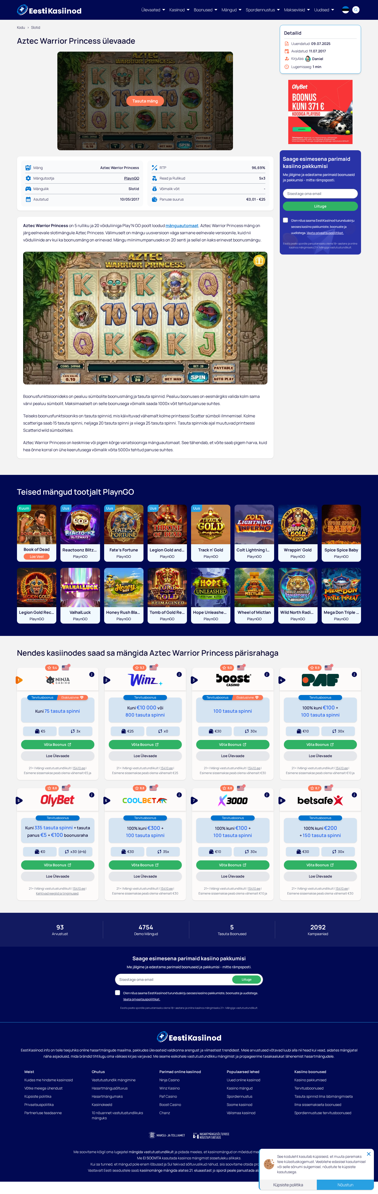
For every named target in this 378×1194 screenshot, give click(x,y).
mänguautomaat (182, 225)
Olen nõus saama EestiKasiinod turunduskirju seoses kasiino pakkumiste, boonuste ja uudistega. (322, 226)
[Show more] (57, 679)
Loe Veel (40, 556)
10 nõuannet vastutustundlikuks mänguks (117, 1115)
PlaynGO (131, 178)
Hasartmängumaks (107, 1096)
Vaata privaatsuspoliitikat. (325, 233)
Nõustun (345, 1185)
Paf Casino (168, 1096)
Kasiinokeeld (102, 1104)
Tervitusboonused (308, 1088)
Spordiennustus (239, 1096)
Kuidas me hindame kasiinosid (48, 1079)
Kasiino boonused (310, 1071)
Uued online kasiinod (243, 1079)
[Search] (356, 10)
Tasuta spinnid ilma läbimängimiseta (323, 1096)
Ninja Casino (169, 1079)
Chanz (164, 1112)
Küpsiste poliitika (37, 1096)
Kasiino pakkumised (310, 1079)
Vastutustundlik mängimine (114, 1079)
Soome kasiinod (239, 1104)
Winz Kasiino (169, 1088)
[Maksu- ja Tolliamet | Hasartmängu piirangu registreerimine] (167, 1135)
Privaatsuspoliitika (39, 1104)
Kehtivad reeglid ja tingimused (57, 893)
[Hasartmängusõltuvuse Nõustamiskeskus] (211, 1135)
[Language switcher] (345, 10)
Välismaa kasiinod (241, 1112)
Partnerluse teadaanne (43, 1112)
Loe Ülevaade (65, 756)
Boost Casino (170, 1104)
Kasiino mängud (240, 1088)
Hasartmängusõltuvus (110, 1088)
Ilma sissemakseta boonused (317, 1104)
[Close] (369, 1154)
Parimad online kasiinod (180, 1071)
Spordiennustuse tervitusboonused (322, 1112)
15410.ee (79, 768)
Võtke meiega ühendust (43, 1088)
